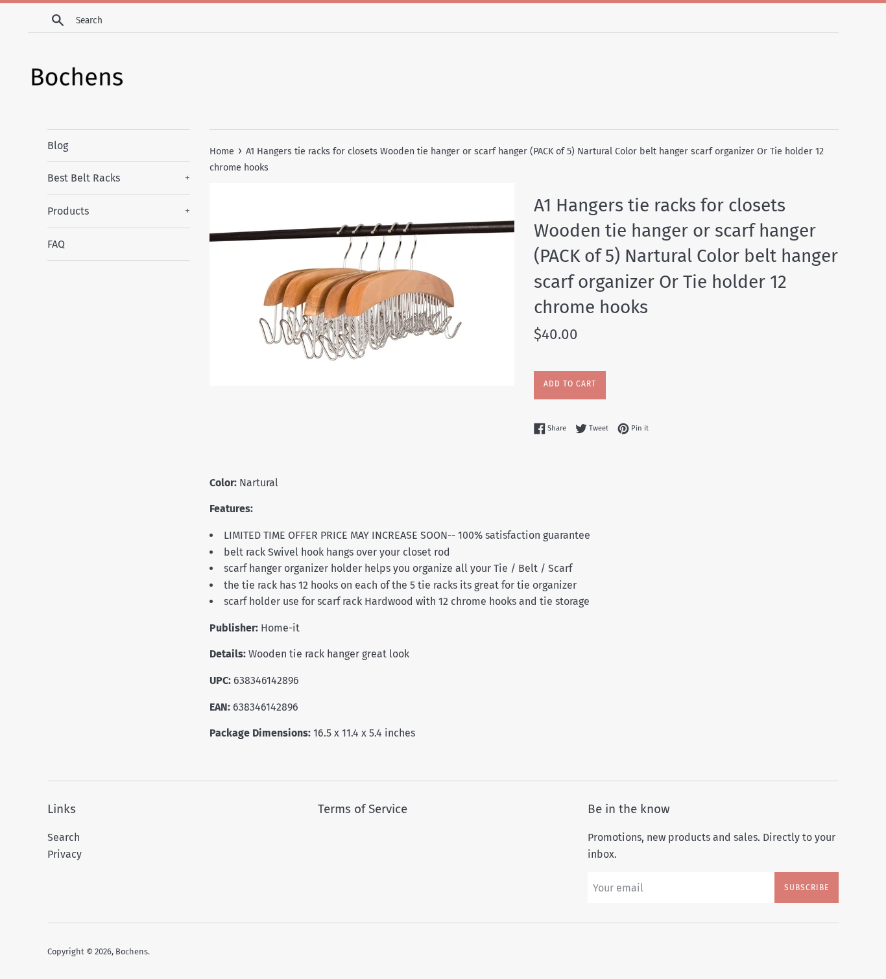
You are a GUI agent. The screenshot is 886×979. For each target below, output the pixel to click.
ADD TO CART (570, 383)
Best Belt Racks (118, 178)
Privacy (64, 854)
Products (118, 211)
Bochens (131, 951)
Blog (57, 145)
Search (63, 837)
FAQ (56, 244)
